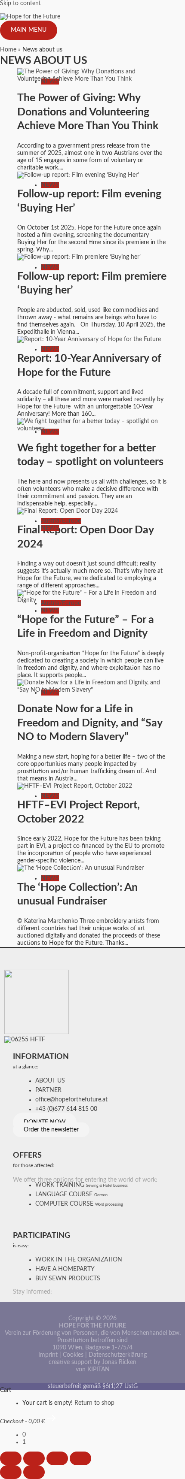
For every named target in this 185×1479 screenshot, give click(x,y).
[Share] (57, 1458)
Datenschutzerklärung (118, 1355)
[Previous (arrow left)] (11, 1472)
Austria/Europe (61, 521)
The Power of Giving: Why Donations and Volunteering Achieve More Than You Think (87, 112)
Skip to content (20, 3)
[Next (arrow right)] (34, 1472)
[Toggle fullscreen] (34, 1458)
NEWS (50, 82)
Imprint (48, 1355)
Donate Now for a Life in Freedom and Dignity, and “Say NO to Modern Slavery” (89, 723)
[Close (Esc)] (80, 1458)
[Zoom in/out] (11, 1458)
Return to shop (94, 1403)
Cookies (73, 1355)
